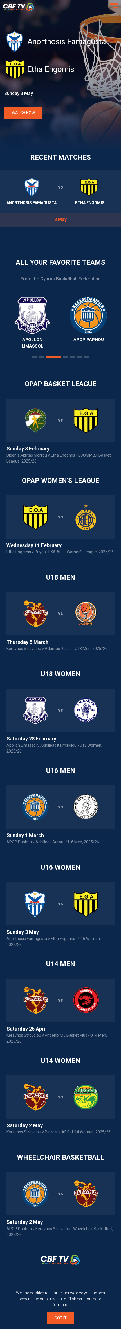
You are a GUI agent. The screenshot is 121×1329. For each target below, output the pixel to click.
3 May (60, 219)
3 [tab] (53, 357)
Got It (61, 1318)
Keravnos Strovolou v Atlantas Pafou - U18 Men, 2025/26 (56, 648)
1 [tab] (34, 357)
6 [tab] (79, 357)
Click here (76, 1299)
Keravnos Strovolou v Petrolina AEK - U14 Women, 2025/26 (58, 1132)
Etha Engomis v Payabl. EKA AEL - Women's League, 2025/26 (60, 552)
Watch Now (23, 112)
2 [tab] (41, 357)
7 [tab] (86, 357)
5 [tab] (72, 357)
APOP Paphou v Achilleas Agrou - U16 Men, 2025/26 (52, 842)
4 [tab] (65, 357)
